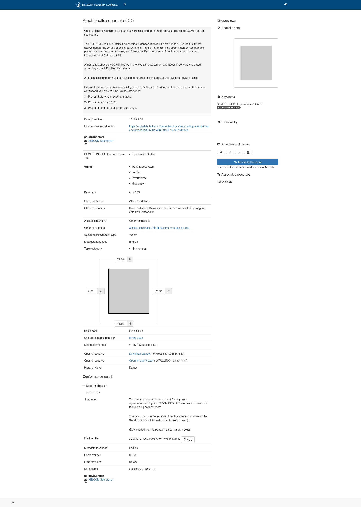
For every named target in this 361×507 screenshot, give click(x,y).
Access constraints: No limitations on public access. (159, 227)
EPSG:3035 (136, 338)
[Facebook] (230, 152)
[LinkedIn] (239, 152)
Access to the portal (249, 162)
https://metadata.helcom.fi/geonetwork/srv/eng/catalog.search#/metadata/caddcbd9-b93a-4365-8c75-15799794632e (169, 128)
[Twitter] (221, 152)
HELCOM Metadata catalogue (99, 5)
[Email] (248, 152)
